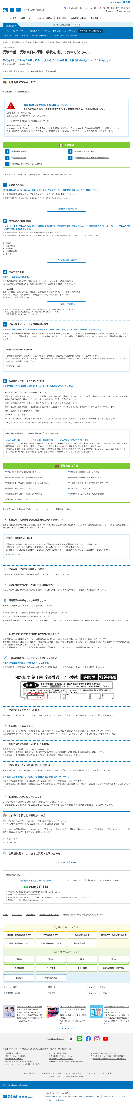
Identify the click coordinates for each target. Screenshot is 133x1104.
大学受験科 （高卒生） (13, 1053)
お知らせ (51, 1100)
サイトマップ (104, 1073)
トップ (7, 31)
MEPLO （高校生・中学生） (59, 1053)
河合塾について (54, 1076)
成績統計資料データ (40, 35)
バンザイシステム (11, 35)
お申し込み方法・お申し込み (65, 31)
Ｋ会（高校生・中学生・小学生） (61, 1056)
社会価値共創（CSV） (92, 1096)
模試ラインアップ (20, 31)
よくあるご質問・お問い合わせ (64, 35)
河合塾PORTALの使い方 (40, 31)
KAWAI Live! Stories (110, 1096)
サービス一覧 (77, 1096)
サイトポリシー (91, 1073)
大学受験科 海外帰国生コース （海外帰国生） (109, 1059)
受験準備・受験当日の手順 (90, 31)
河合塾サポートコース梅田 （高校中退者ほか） (109, 1056)
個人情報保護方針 (30, 1073)
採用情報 (122, 1096)
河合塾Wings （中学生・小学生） (61, 1059)
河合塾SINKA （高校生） (14, 1059)
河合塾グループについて (53, 1096)
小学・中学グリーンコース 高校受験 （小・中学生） (23, 1064)
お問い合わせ (60, 1100)
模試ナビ (25, 35)
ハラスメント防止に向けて (73, 1073)
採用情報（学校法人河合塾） (73, 1076)
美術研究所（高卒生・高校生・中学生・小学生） (66, 1061)
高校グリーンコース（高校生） (16, 1056)
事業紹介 (68, 1096)
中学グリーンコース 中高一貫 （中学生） (19, 1061)
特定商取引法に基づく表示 (51, 1073)
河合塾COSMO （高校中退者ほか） (105, 1053)
